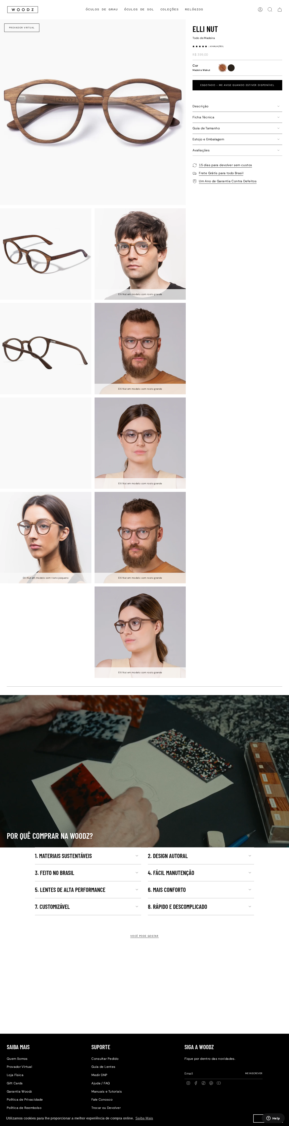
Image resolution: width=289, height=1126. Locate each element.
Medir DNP (99, 1075)
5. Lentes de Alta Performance (70, 889)
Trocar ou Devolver (106, 1108)
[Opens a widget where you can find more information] (273, 1118)
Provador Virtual (22, 27)
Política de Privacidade (25, 1099)
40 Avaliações (216, 46)
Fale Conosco (102, 1099)
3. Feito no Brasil (54, 872)
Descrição (200, 106)
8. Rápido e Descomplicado (177, 906)
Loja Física (15, 1075)
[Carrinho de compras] (280, 9)
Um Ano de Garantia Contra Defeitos (228, 181)
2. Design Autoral (168, 855)
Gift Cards (15, 1083)
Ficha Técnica (203, 117)
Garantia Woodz (19, 1091)
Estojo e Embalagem (208, 139)
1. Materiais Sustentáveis (63, 855)
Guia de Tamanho (206, 128)
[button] (169, 9)
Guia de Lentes (103, 1067)
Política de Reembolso (24, 1108)
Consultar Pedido (104, 1059)
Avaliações (201, 150)
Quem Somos (17, 1059)
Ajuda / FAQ (100, 1083)
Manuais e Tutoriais (106, 1091)
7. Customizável (52, 906)
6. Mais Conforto (167, 889)
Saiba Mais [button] (144, 1118)
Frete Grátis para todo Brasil (221, 173)
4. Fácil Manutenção (171, 872)
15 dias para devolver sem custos (225, 165)
